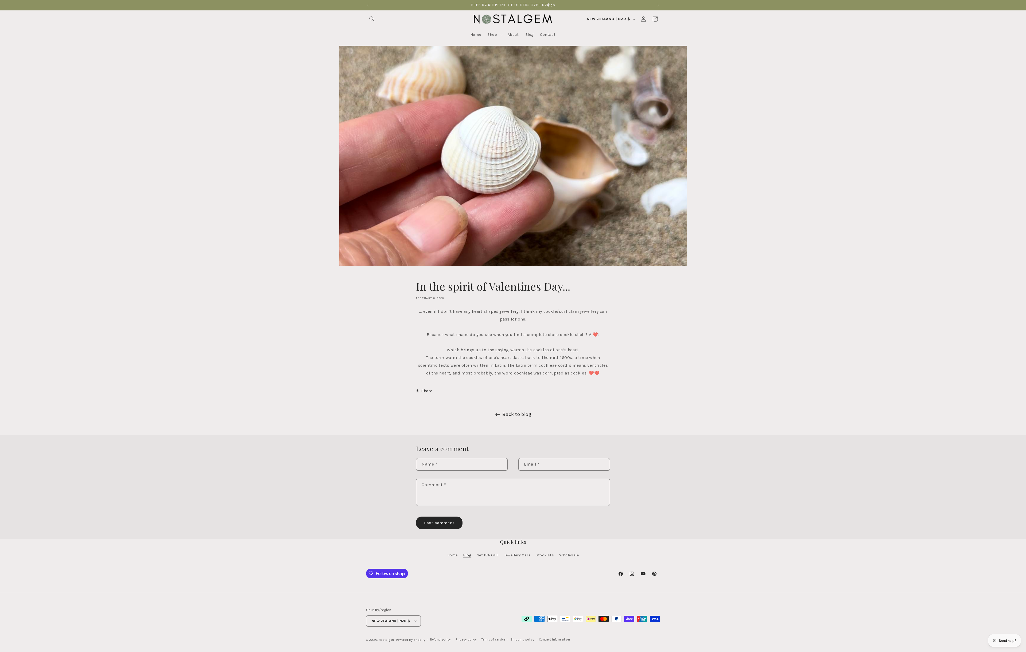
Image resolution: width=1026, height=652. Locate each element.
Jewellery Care (517, 555)
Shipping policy (522, 639)
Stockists (545, 555)
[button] (372, 19)
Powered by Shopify (410, 639)
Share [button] (426, 391)
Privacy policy (466, 639)
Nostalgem (387, 639)
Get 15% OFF (488, 555)
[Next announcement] (658, 5)
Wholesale (569, 555)
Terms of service (493, 639)
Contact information (554, 639)
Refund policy (440, 639)
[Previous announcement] (368, 5)
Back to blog (516, 414)
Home (452, 555)
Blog (467, 555)
